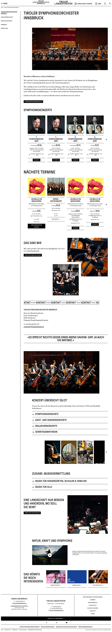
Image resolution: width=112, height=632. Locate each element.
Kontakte (93, 611)
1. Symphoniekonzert (36, 139)
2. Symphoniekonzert (75, 139)
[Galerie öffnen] (52, 452)
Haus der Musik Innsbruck (47, 626)
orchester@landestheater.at (34, 327)
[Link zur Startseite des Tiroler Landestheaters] (63, 3)
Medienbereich (92, 602)
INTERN (93, 613)
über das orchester (6, 21)
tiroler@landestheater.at (56, 610)
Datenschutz (7, 629)
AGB (2, 629)
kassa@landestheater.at (19, 603)
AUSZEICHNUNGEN (92, 608)
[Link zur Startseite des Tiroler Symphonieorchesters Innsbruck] (41, 2)
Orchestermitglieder (7, 17)
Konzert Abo (4, 28)
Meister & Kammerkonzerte (85, 626)
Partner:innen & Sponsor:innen (92, 597)
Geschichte (92, 605)
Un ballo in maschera (36, 200)
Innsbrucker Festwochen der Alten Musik (66, 626)
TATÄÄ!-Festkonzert (56, 200)
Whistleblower (23, 629)
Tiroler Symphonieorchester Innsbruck (9, 12)
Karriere (92, 599)
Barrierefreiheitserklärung (35, 629)
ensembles (4, 24)
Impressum (15, 629)
